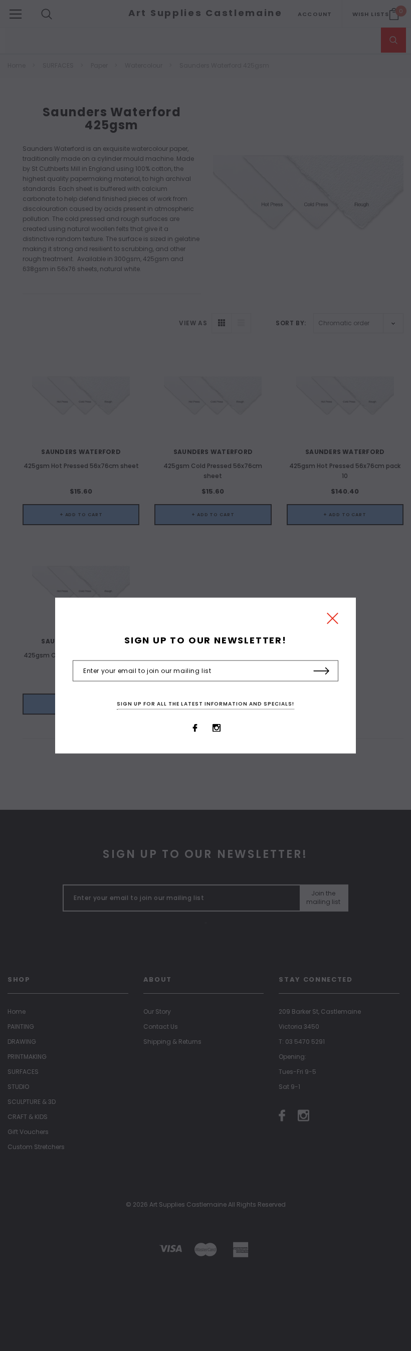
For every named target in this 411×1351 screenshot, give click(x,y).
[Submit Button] (321, 671)
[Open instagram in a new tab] (217, 728)
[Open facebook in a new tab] (195, 728)
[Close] (332, 621)
